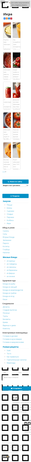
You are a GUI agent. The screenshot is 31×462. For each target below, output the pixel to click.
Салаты (6, 231)
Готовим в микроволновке (13, 342)
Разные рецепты (11, 347)
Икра (9, 223)
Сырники (10, 211)
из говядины (12, 264)
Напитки (6, 252)
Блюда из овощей (10, 287)
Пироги (6, 243)
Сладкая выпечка (10, 310)
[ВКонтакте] (4, 18)
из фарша (11, 273)
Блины (9, 208)
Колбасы (10, 220)
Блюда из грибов (9, 293)
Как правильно (13, 356)
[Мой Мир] (9, 18)
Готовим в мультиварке (12, 339)
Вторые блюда (8, 237)
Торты (5, 316)
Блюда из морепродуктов (13, 290)
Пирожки (10, 217)
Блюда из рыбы (9, 284)
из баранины (12, 270)
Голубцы (6, 249)
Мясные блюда (10, 257)
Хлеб (8, 350)
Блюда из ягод (8, 296)
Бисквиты (6, 319)
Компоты (6, 328)
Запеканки (7, 240)
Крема (5, 322)
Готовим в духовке (10, 336)
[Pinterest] (11, 18)
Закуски (6, 201)
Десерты (6, 307)
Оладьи (10, 214)
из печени (11, 276)
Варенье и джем (9, 325)
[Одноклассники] (7, 18)
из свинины (11, 267)
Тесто (9, 353)
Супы (5, 234)
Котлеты (6, 246)
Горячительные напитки (17, 360)
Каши (5, 299)
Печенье (6, 313)
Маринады (11, 363)
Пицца (9, 205)
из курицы (11, 261)
